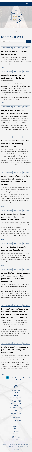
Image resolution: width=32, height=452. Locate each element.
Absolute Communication (14, 446)
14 (12, 379)
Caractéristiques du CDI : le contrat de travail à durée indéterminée (13, 78)
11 (2, 379)
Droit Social (26, 47)
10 (29, 377)
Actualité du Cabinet (7, 47)
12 (6, 379)
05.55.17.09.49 (17, 413)
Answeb (26, 446)
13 (9, 379)
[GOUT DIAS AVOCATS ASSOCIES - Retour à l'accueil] (16, 16)
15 (16, 379)
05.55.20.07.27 (17, 401)
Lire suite (3, 67)
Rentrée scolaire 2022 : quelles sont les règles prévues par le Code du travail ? (15, 143)
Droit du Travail (23, 31)
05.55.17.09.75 (17, 412)
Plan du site (16, 449)
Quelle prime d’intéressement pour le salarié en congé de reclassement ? (14, 349)
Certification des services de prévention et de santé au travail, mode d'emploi (14, 217)
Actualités (11, 31)
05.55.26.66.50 (17, 403)
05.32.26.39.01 (17, 420)
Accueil (3, 31)
